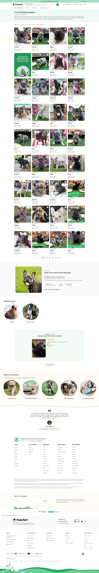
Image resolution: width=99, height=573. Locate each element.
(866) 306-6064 (63, 521)
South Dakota (46, 470)
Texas (30, 454)
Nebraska (45, 463)
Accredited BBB (27, 561)
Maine (59, 454)
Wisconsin (45, 473)
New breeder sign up (50, 538)
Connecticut (60, 447)
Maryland (59, 456)
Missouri (45, 461)
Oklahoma (31, 451)
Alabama (74, 447)
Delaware (60, 449)
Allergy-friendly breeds (88, 398)
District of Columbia (61, 451)
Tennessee (74, 468)
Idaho (15, 451)
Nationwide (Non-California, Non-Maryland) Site (52, 561)
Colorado (16, 449)
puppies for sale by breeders (37, 440)
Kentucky (74, 456)
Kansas (44, 454)
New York (60, 466)
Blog (85, 545)
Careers (85, 547)
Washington (16, 463)
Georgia (73, 454)
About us (27, 7)
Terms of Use (9, 561)
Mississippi (74, 461)
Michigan (45, 456)
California (16, 447)
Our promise (86, 540)
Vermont (59, 473)
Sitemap (21, 561)
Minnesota (45, 458)
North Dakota (46, 466)
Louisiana (74, 458)
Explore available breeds (11, 539)
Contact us (68, 535)
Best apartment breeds (31, 398)
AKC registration (30, 538)
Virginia (73, 470)
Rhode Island (60, 470)
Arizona (30, 447)
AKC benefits (29, 540)
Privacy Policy (15, 561)
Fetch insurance (30, 543)
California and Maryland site (36, 561)
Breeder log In (49, 535)
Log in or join (29, 535)
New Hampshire (61, 461)
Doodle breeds (12, 398)
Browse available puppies (18, 7)
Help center (68, 538)
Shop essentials (9, 544)
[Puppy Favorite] (29, 29)
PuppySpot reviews (31, 547)
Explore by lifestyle (10, 541)
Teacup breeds (50, 398)
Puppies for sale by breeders (11, 515)
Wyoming (16, 466)
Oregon (15, 458)
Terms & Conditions (69, 543)
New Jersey (60, 463)
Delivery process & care (44, 7)
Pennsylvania (60, 468)
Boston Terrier (30, 322)
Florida (73, 451)
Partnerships (29, 545)
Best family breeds (69, 398)
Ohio (44, 468)
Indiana (44, 449)
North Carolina (75, 463)
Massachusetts (61, 458)
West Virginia (75, 473)
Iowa (44, 451)
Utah (15, 461)
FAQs (67, 540)
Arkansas (74, 449)
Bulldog (12, 322)
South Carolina (75, 466)
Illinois (44, 447)
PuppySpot (3, 515)
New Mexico (31, 449)
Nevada (15, 456)
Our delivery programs (88, 543)
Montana (16, 454)
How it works (34, 7)
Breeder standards (50, 540)
